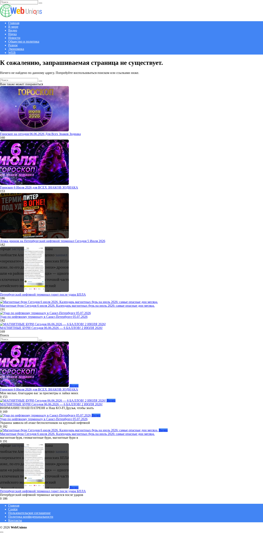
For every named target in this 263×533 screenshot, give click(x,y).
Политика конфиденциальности (30, 516)
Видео (12, 30)
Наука (12, 34)
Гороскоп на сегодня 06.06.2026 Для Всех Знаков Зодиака (40, 134)
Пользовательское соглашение (29, 513)
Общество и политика (23, 41)
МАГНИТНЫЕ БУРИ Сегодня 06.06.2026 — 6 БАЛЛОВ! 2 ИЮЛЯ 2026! (51, 328)
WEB (12, 52)
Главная (13, 23)
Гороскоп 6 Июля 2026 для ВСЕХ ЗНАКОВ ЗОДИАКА (39, 187)
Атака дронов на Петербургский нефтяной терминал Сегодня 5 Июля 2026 (52, 241)
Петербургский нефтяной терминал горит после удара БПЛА (43, 294)
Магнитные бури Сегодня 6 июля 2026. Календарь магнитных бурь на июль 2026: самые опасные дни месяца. (77, 305)
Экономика (16, 49)
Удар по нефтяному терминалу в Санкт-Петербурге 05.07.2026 (44, 316)
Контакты (15, 520)
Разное (13, 45)
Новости (14, 38)
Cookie (13, 509)
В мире (13, 26)
